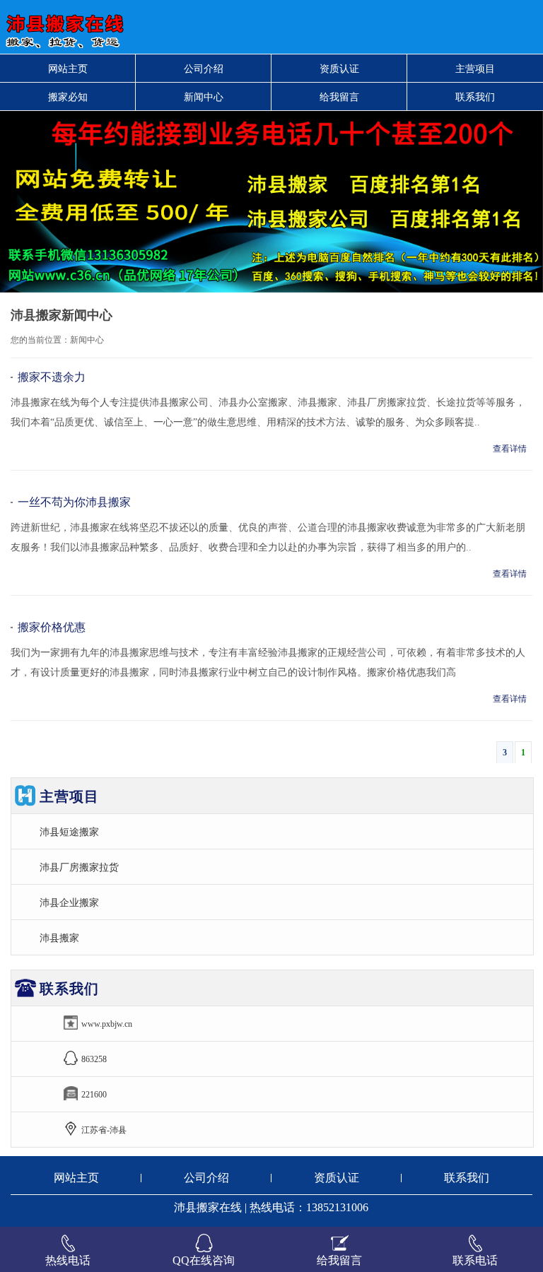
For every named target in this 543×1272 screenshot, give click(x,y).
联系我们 (475, 96)
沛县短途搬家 (69, 831)
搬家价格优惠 (52, 627)
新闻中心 (203, 96)
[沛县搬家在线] (165, 27)
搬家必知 (68, 96)
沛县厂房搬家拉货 (79, 867)
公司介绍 (203, 68)
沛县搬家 (59, 937)
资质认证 (339, 68)
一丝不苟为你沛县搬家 (74, 502)
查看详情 (510, 449)
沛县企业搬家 (69, 902)
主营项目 (475, 68)
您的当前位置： (40, 340)
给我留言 (339, 96)
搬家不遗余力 (52, 377)
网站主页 (68, 68)
